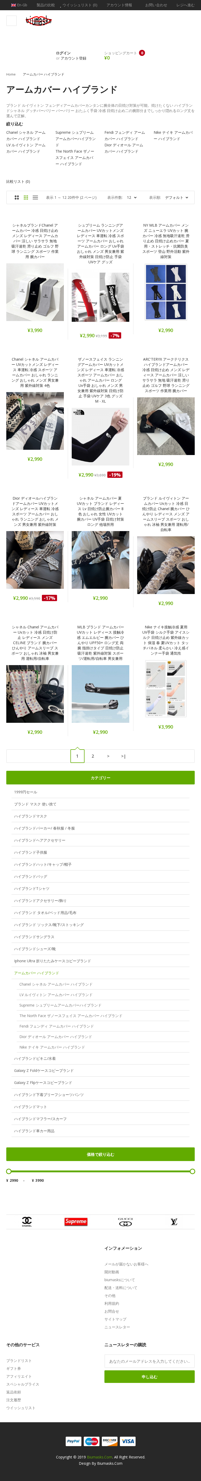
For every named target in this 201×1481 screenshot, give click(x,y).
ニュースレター (117, 1326)
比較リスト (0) (18, 181)
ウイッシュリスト (21, 1407)
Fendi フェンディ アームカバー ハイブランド (56, 1026)
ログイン (63, 52)
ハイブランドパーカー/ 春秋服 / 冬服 (44, 828)
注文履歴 (13, 1399)
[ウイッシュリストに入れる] (28, 295)
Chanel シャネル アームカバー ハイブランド (56, 984)
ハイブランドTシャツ (31, 888)
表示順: (155, 197)
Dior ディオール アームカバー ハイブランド (55, 1036)
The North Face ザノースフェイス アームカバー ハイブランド (70, 1015)
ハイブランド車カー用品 (34, 1130)
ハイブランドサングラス (34, 936)
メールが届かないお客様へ (126, 1263)
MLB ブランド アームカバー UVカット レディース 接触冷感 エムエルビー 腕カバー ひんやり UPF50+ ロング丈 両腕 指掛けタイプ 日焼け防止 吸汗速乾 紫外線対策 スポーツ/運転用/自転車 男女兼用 (100, 642)
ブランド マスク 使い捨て (35, 803)
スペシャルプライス (22, 1384)
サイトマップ (115, 1319)
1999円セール (25, 791)
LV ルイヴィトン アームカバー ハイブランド (56, 994)
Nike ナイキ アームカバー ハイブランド (52, 1047)
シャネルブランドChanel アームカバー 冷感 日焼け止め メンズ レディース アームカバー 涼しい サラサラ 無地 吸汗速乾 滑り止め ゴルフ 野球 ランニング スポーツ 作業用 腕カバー (35, 241)
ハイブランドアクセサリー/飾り (40, 900)
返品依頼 (13, 1391)
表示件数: (115, 197)
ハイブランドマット (30, 1106)
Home (11, 74)
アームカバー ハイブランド (43, 74)
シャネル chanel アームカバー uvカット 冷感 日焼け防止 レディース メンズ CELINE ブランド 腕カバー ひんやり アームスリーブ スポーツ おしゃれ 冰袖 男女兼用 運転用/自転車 (35, 642)
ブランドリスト (19, 1360)
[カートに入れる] (14, 295)
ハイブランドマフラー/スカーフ (40, 1118)
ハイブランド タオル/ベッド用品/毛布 (45, 912)
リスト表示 (35, 197)
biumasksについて (119, 1279)
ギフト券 (13, 1368)
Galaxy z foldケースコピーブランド (44, 1070)
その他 (109, 1295)
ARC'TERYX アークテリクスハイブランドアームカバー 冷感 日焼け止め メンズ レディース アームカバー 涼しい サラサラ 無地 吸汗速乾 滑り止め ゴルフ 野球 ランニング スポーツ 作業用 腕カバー (165, 375)
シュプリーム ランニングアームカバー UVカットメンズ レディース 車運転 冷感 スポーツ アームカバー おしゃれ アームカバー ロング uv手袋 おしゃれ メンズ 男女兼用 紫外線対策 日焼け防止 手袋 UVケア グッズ (100, 243)
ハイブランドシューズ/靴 (35, 948)
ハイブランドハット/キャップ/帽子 (43, 864)
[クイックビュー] (56, 295)
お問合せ (111, 1311)
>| (123, 756)
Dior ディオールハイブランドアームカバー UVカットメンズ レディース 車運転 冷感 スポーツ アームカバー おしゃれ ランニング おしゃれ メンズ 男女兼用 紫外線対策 (35, 511)
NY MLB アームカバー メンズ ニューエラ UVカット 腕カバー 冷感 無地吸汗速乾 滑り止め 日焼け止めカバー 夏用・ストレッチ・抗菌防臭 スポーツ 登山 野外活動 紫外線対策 (165, 241)
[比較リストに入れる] (42, 295)
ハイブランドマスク (30, 816)
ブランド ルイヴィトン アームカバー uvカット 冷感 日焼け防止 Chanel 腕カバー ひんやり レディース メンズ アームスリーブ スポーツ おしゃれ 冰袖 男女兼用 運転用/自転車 (166, 514)
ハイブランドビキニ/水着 (35, 1058)
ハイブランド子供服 (30, 852)
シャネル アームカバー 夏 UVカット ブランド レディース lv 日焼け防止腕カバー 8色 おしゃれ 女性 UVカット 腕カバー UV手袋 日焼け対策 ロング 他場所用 (100, 511)
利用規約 (111, 1303)
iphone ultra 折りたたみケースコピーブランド (52, 960)
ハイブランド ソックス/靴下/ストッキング (49, 924)
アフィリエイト (19, 1376)
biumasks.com (99, 1457)
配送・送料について (120, 1287)
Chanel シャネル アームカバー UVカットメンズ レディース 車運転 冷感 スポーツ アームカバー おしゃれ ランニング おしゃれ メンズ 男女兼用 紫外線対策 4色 (35, 372)
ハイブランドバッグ (30, 876)
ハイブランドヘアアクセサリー (39, 840)
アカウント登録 (73, 58)
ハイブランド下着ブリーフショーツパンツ (49, 1094)
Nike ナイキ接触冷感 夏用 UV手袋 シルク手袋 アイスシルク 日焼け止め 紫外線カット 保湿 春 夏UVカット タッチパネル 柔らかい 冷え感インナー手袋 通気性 (165, 640)
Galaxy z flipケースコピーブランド (43, 1082)
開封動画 (111, 1271)
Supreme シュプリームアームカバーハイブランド (60, 1005)
